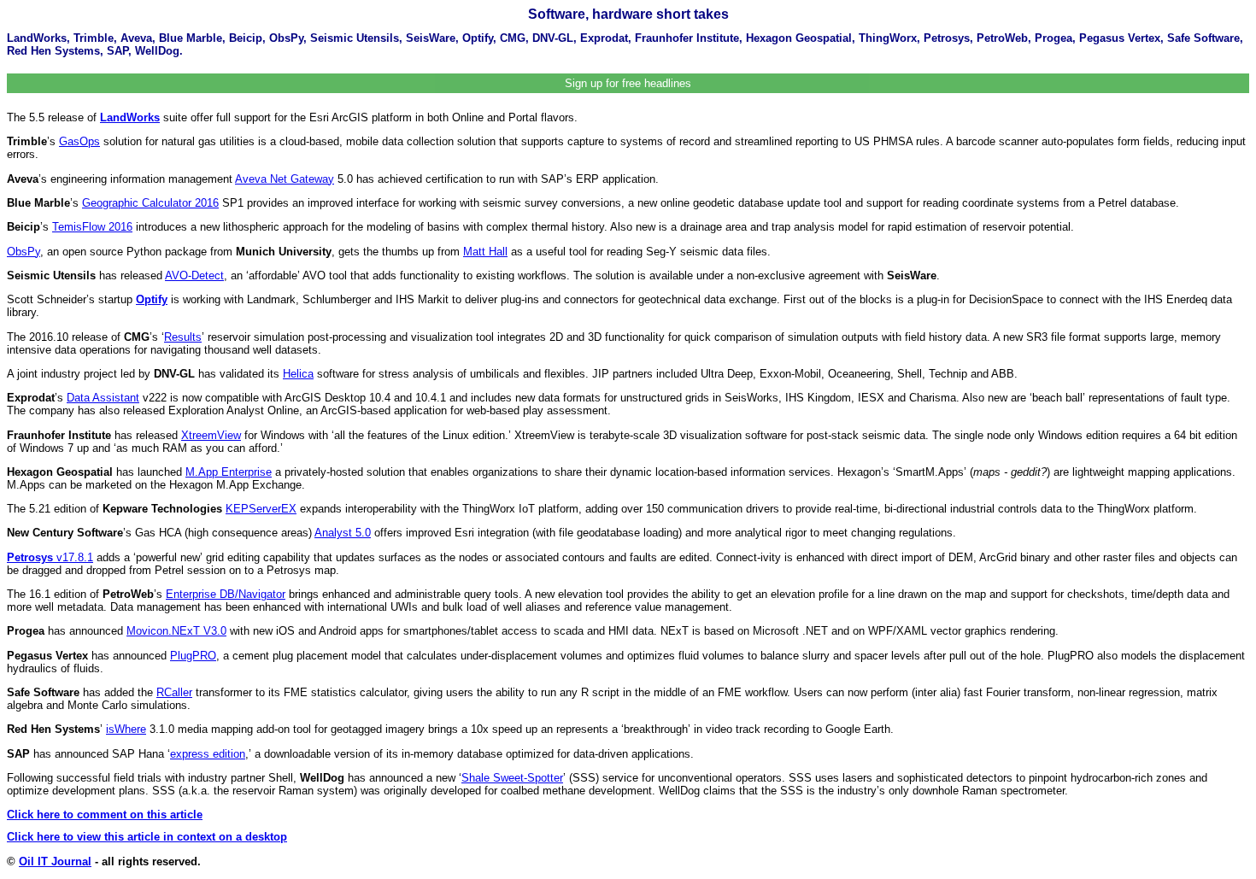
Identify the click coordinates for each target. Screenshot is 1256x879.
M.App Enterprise (228, 472)
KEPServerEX (261, 508)
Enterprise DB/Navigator (225, 594)
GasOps (79, 141)
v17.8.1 (50, 557)
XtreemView (211, 435)
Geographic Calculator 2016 (150, 202)
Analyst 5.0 (342, 532)
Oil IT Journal (55, 861)
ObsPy (23, 251)
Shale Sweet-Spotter (512, 777)
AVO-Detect (194, 275)
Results (183, 337)
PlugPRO (193, 655)
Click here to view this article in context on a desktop (147, 836)
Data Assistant (103, 397)
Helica (298, 373)
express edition (207, 753)
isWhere (126, 729)
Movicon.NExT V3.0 (176, 630)
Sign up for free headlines (628, 83)
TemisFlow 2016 (92, 226)
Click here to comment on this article (104, 814)
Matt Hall (485, 251)
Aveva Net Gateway (284, 179)
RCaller (174, 692)
